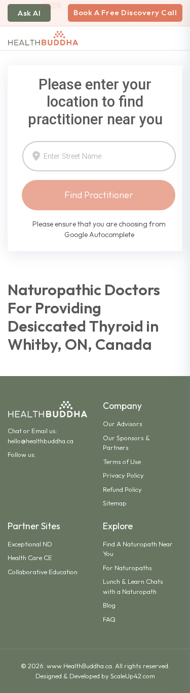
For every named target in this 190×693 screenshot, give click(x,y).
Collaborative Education (43, 572)
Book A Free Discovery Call (125, 12)
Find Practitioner (98, 195)
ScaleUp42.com (132, 676)
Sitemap (115, 503)
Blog (109, 605)
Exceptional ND (30, 544)
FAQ (109, 619)
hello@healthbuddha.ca (40, 441)
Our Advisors (122, 424)
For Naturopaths (127, 568)
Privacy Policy (123, 475)
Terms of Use (122, 461)
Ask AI (29, 13)
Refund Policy (122, 489)
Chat (15, 431)
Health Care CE (30, 557)
